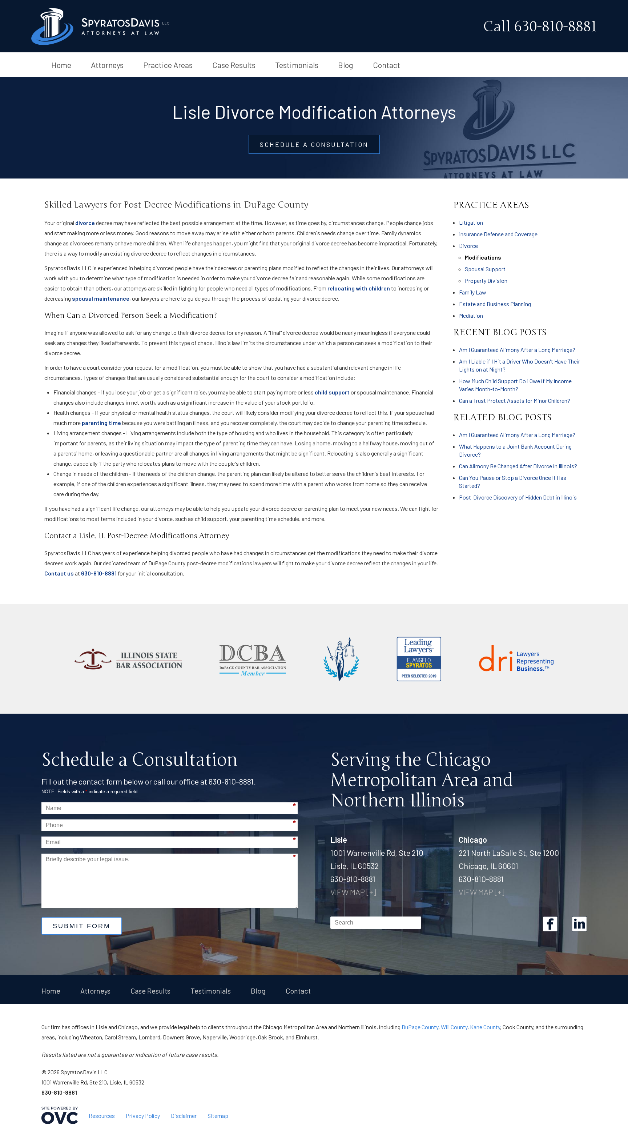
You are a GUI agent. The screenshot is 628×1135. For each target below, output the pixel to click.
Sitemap (218, 1115)
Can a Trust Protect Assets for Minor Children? (514, 400)
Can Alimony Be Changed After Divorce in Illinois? (518, 465)
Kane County (485, 1026)
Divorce (468, 245)
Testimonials (296, 64)
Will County (454, 1026)
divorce (85, 222)
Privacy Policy (143, 1115)
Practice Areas (168, 64)
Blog (345, 64)
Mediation (471, 315)
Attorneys (107, 64)
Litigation (471, 222)
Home (61, 64)
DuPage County (420, 1026)
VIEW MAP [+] (353, 892)
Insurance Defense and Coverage (498, 233)
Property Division (486, 280)
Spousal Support (485, 268)
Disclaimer (184, 1115)
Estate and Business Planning (495, 303)
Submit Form (81, 926)
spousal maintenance (100, 298)
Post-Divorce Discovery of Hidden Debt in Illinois (518, 497)
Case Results (233, 64)
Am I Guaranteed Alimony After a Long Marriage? (517, 349)
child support (332, 392)
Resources (102, 1115)
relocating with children (358, 288)
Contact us (59, 573)
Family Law (472, 292)
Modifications (483, 257)
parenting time (101, 422)
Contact (386, 64)
